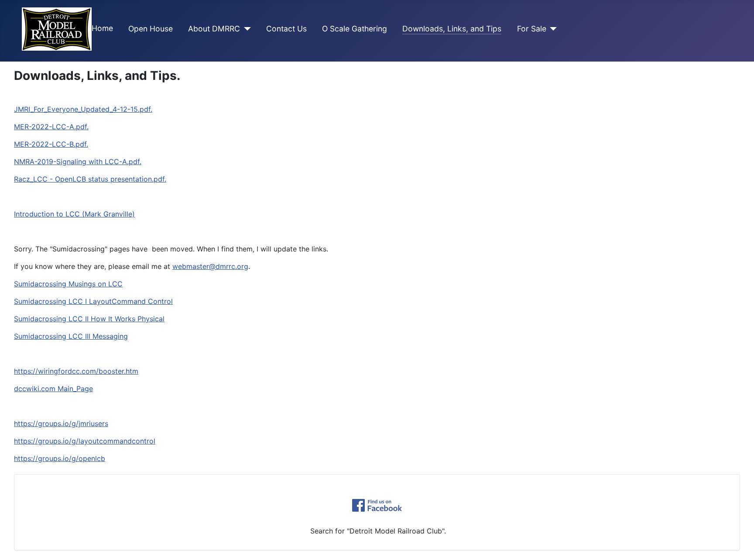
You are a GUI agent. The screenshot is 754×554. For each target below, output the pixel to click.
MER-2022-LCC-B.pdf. (51, 144)
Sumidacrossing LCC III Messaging (71, 336)
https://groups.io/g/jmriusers (61, 423)
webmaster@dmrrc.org (210, 266)
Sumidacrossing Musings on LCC (68, 283)
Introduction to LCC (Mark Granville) (74, 214)
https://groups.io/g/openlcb (59, 458)
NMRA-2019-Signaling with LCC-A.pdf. (77, 161)
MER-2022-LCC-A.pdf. (51, 126)
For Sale (531, 28)
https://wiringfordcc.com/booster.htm (76, 371)
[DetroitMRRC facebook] (377, 505)
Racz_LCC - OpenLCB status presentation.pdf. (90, 179)
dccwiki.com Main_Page (53, 388)
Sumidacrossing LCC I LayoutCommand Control (93, 301)
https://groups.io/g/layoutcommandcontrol (84, 441)
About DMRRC (214, 28)
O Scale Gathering (354, 28)
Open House (150, 28)
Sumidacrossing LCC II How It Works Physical (89, 318)
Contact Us (286, 28)
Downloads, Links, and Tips (451, 28)
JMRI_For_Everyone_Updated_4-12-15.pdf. (83, 109)
